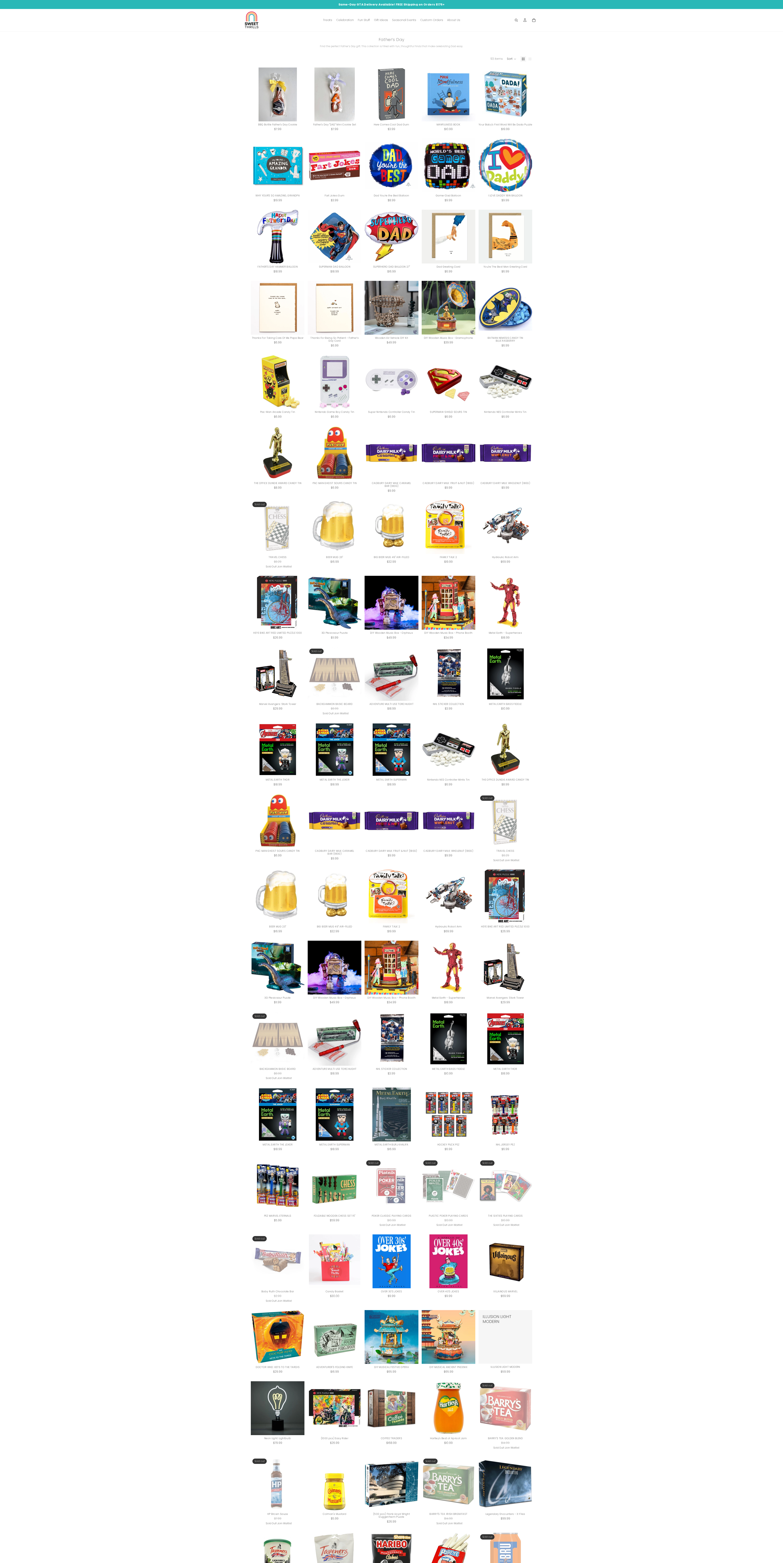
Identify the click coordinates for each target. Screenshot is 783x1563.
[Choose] (526, 623)
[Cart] (533, 20)
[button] (511, 58)
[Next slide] (298, 165)
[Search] (516, 20)
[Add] (298, 115)
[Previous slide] (257, 165)
